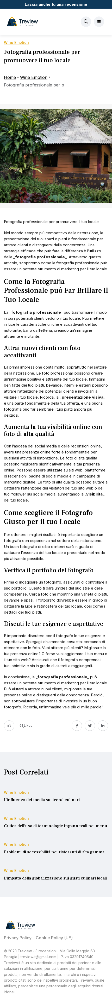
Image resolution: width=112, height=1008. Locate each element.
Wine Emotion (33, 77)
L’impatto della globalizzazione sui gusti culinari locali (55, 878)
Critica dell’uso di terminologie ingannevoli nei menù (55, 826)
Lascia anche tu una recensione (56, 4)
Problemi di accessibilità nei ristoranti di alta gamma (54, 852)
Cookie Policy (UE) (54, 937)
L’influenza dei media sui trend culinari (42, 800)
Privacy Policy (18, 937)
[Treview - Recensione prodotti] (22, 22)
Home (10, 77)
